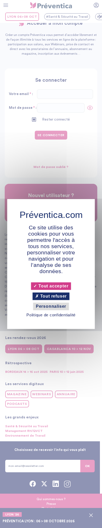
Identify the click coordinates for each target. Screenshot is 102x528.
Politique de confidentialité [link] (51, 315)
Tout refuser (53, 296)
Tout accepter (52, 286)
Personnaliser (51, 306)
